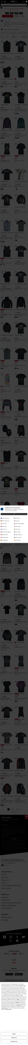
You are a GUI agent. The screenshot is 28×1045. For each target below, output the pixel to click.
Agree (14, 1034)
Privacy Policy (8, 1009)
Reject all (14, 1037)
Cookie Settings (4, 1008)
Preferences (14, 1041)
